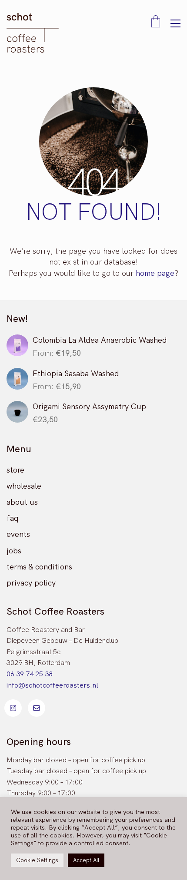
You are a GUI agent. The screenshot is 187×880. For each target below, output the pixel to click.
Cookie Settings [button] (37, 860)
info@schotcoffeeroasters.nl (52, 685)
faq (13, 518)
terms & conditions (39, 567)
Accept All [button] (86, 860)
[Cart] (156, 22)
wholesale (24, 486)
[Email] (36, 708)
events (18, 534)
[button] (175, 23)
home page (155, 273)
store (15, 470)
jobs (14, 551)
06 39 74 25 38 (30, 673)
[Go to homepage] (33, 33)
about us (22, 502)
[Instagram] (13, 708)
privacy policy (31, 583)
